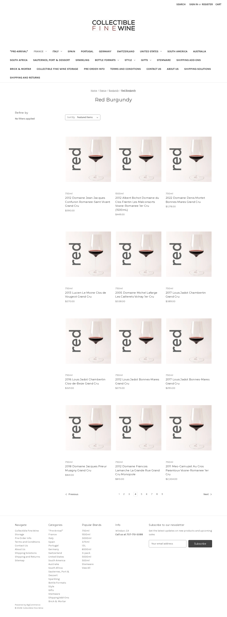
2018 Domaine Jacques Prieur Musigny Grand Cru (86, 468)
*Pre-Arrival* (19, 51)
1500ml (86, 534)
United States (149, 51)
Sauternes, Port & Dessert (51, 60)
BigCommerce (33, 605)
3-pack (86, 553)
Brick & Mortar (20, 68)
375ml (85, 541)
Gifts (144, 60)
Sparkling (82, 60)
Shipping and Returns (25, 77)
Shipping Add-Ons (188, 60)
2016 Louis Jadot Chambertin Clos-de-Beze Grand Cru (85, 381)
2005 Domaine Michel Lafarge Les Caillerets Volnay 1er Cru (136, 294)
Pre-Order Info (94, 68)
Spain (71, 51)
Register (207, 4)
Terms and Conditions (125, 68)
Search (181, 4)
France (38, 51)
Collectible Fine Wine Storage (57, 68)
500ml (86, 560)
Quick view (88, 156)
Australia (199, 51)
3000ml (86, 538)
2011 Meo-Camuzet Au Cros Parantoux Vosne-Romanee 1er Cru (187, 470)
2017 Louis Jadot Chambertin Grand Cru (186, 294)
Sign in (193, 4)
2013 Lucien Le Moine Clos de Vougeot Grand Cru (85, 294)
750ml (85, 530)
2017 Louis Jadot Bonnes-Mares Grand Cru (187, 381)
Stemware (164, 60)
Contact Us (153, 68)
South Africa (18, 60)
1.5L (84, 545)
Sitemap (19, 560)
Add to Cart (88, 162)
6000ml (86, 549)
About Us (173, 68)
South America (177, 51)
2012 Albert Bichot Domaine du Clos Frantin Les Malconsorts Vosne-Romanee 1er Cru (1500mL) (137, 204)
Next (206, 494)
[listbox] (88, 117)
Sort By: (71, 117)
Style (128, 60)
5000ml (86, 556)
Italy (55, 51)
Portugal (87, 51)
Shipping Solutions (197, 68)
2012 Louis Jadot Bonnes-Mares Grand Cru (137, 381)
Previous (73, 494)
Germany (105, 51)
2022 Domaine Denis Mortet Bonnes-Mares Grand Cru (185, 200)
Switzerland (125, 51)
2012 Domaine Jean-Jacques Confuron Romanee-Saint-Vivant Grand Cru (87, 201)
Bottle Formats (105, 60)
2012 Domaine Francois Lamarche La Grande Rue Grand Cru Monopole (137, 470)
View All (86, 567)
